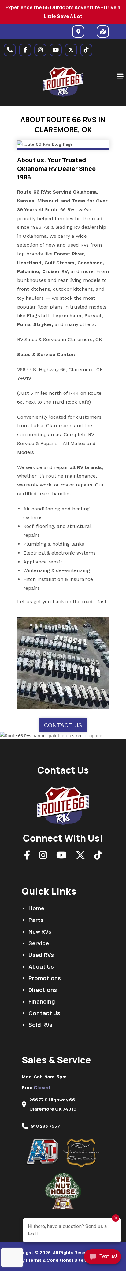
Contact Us (63, 725)
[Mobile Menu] (120, 77)
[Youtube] (61, 856)
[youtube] (56, 50)
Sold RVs (40, 1024)
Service (38, 943)
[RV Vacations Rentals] (81, 1153)
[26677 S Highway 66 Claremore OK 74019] (78, 31)
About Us (41, 966)
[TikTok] (98, 856)
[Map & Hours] (103, 31)
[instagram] (40, 50)
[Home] (63, 804)
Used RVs (41, 954)
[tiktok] (86, 50)
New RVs (39, 931)
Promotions (44, 978)
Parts (35, 919)
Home (36, 908)
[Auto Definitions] (44, 1152)
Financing (41, 1001)
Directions (42, 989)
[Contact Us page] (10, 50)
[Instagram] (43, 856)
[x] (71, 50)
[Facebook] (27, 856)
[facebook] (25, 50)
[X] (80, 856)
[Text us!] (102, 1258)
